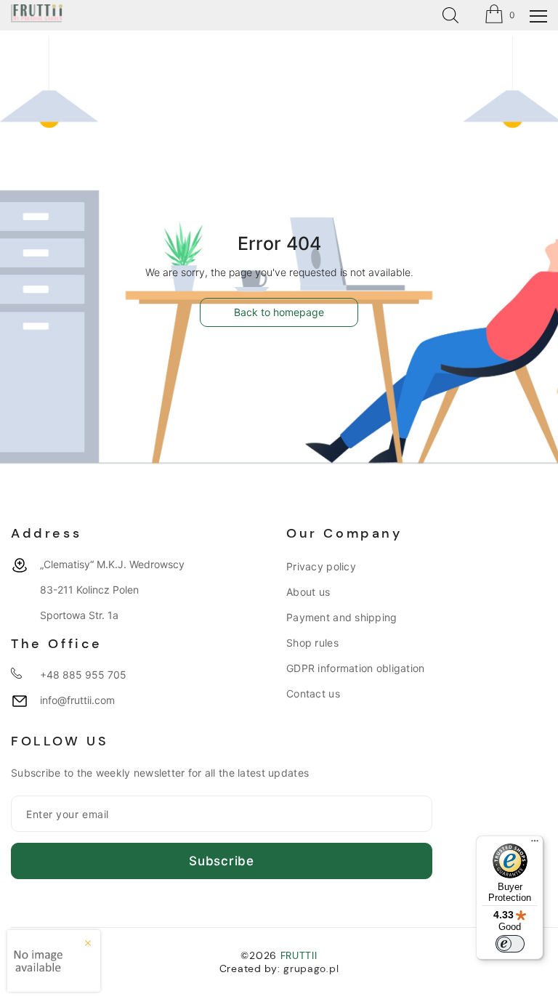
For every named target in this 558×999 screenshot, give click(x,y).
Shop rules (312, 642)
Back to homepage (279, 312)
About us (308, 592)
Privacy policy (321, 566)
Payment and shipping (341, 617)
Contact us (313, 693)
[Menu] (534, 844)
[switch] (510, 944)
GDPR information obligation (355, 668)
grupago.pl (311, 968)
